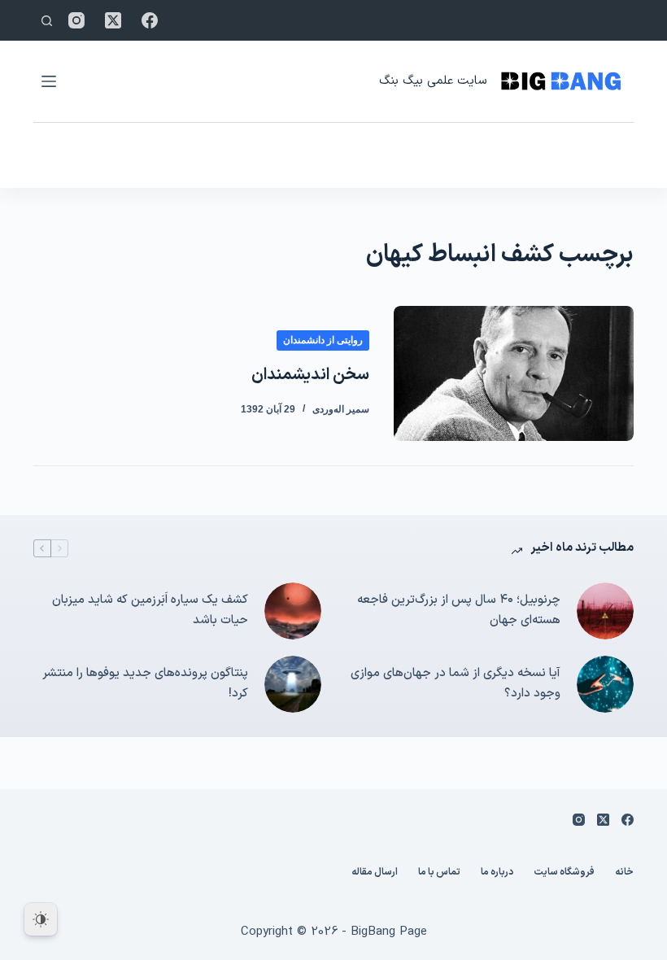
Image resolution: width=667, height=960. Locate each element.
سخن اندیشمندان (310, 375)
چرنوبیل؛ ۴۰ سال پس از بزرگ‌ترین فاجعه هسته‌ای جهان (458, 610)
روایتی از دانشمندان (323, 340)
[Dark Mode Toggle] (40, 919)
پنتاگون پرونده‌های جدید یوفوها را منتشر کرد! (145, 683)
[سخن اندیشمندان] (514, 373)
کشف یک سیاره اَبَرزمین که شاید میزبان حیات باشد (150, 610)
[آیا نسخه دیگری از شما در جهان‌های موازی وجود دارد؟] (605, 684)
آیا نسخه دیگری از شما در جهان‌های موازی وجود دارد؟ (455, 683)
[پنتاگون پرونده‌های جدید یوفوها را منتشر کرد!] (292, 684)
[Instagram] (76, 20)
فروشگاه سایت (564, 872)
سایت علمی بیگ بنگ (432, 81)
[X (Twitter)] (113, 20)
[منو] (48, 81)
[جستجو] (46, 20)
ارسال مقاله (374, 872)
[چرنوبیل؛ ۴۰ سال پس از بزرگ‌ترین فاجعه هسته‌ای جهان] (605, 611)
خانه (624, 872)
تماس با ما (439, 872)
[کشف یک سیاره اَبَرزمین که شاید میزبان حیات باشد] (292, 611)
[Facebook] (150, 20)
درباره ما (497, 872)
